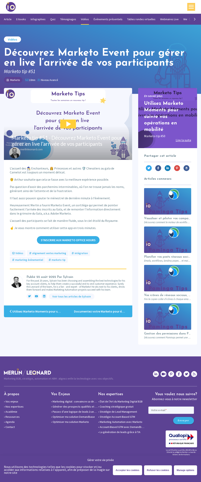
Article (8, 19)
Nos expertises (14, 406)
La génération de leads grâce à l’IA (119, 432)
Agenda (9, 422)
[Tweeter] (149, 168)
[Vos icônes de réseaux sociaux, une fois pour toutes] (167, 278)
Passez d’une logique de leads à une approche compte (74, 411)
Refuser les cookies (158, 470)
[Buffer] (186, 168)
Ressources (12, 417)
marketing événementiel (29, 259)
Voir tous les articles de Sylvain (71, 296)
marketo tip (58, 259)
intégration (81, 253)
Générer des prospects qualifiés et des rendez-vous (74, 406)
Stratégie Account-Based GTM (116, 417)
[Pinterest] (177, 168)
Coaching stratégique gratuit (115, 406)
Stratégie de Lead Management (117, 411)
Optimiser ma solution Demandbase (73, 417)
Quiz (53, 19)
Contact (9, 427)
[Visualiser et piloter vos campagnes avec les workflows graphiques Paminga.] (167, 201)
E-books (21, 19)
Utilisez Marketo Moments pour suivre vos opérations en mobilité (40, 311)
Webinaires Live (169, 19)
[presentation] (189, 19)
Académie (10, 411)
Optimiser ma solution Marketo (70, 422)
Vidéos (85, 19)
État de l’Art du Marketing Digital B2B (120, 401)
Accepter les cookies (127, 470)
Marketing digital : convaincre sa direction (74, 401)
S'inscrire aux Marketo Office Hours (68, 240)
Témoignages (68, 19)
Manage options (185, 470)
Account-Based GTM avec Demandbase (121, 427)
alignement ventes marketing (49, 253)
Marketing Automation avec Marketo (120, 422)
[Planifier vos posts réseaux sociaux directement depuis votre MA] (167, 240)
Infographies (38, 19)
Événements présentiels (108, 19)
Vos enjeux (11, 401)
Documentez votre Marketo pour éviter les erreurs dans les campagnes (103, 311)
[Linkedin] (168, 168)
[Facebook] (158, 168)
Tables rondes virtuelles (141, 19)
